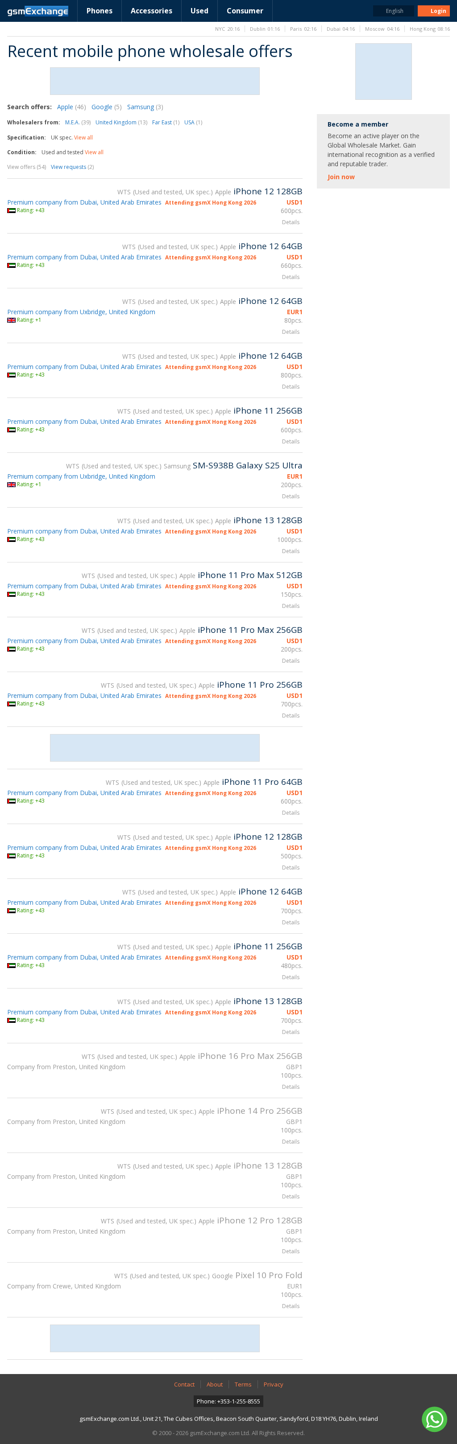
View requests (72, 167)
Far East (165, 122)
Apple (71, 107)
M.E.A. (78, 122)
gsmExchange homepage (37, 11)
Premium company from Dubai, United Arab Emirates (84, 202)
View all (83, 137)
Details (290, 222)
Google (106, 107)
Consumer (245, 11)
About (215, 1384)
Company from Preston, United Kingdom (66, 1066)
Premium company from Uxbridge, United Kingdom (81, 312)
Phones (99, 11)
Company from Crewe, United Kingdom (64, 1286)
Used (199, 11)
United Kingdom (121, 122)
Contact (184, 1384)
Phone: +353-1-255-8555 (228, 1401)
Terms (243, 1384)
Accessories (151, 11)
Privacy (273, 1384)
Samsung (145, 107)
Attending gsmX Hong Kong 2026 (210, 202)
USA (193, 122)
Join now (341, 176)
